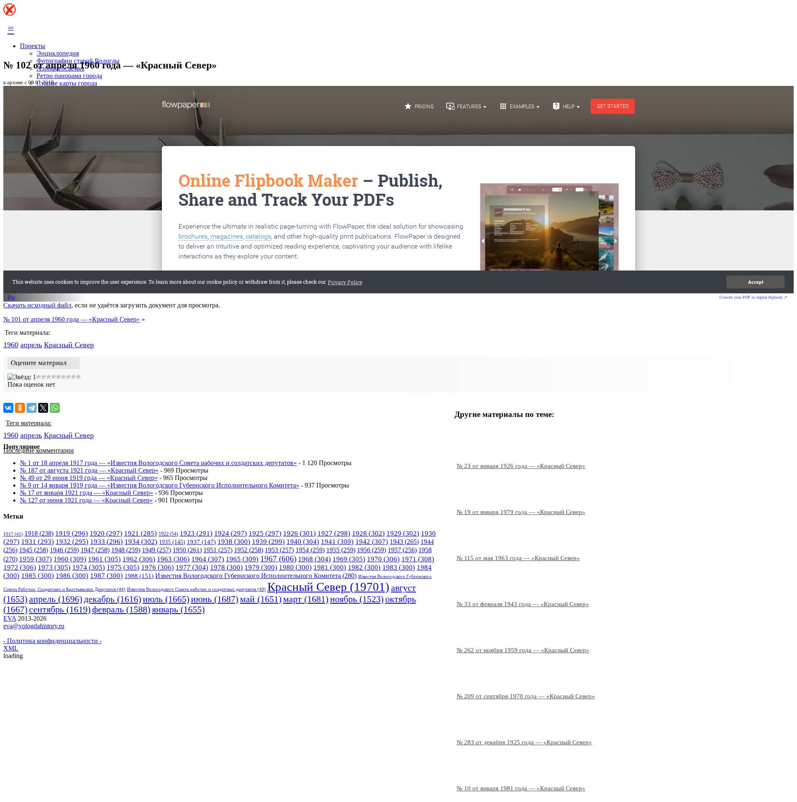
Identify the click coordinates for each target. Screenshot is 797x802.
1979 (260, 567)
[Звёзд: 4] (48, 376)
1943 (404, 542)
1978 (226, 567)
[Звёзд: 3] (43, 376)
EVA (9, 618)
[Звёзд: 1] (21, 377)
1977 (192, 567)
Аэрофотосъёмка (60, 68)
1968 (314, 559)
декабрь (112, 599)
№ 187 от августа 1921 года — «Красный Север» (89, 470)
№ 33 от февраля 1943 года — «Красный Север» (523, 604)
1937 (201, 542)
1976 (157, 567)
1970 (383, 559)
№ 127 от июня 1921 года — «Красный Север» (86, 500)
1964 (207, 559)
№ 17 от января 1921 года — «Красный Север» (86, 492)
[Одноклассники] (20, 408)
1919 (71, 533)
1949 (156, 549)
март (305, 599)
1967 (278, 558)
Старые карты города (67, 83)
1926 (299, 533)
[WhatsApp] (55, 408)
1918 (39, 533)
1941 (337, 542)
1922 (168, 533)
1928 (368, 533)
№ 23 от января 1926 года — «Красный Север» (521, 466)
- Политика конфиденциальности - (52, 640)
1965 (242, 559)
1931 (37, 542)
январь (178, 609)
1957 (402, 549)
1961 (104, 559)
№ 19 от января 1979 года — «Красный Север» (521, 512)
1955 (340, 549)
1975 (123, 567)
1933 (106, 542)
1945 (33, 549)
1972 (19, 567)
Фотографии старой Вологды (78, 60)
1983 (398, 567)
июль (166, 599)
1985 (37, 576)
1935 (172, 542)
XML (10, 648)
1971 (417, 559)
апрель (31, 345)
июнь (214, 599)
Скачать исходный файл (37, 305)
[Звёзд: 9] (73, 376)
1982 (364, 567)
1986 (72, 576)
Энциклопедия (58, 53)
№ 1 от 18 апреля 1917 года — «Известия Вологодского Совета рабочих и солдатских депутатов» (158, 462)
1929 (402, 533)
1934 (141, 542)
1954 (310, 549)
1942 (371, 542)
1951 (217, 549)
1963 (173, 559)
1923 (196, 533)
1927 (334, 533)
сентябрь (59, 609)
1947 (95, 549)
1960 (10, 345)
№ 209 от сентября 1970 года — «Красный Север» (526, 696)
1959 (35, 559)
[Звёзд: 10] (78, 376)
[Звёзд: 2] (38, 376)
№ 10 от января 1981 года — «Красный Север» (521, 788)
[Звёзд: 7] (63, 376)
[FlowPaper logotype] (11, 298)
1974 (88, 567)
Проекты (32, 45)
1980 (295, 567)
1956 (371, 549)
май (260, 599)
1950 (187, 550)
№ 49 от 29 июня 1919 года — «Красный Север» (89, 477)
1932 (72, 542)
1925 (265, 533)
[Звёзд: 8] (68, 376)
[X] (43, 408)
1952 (248, 549)
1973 (54, 567)
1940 (302, 542)
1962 (138, 559)
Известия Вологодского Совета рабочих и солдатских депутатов (196, 589)
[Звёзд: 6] (58, 376)
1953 (279, 549)
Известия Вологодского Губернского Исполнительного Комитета (256, 576)
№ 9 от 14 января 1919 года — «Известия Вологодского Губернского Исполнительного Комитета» (159, 485)
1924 (230, 533)
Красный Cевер (69, 345)
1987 (106, 576)
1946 (64, 549)
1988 (139, 576)
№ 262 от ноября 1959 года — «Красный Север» (523, 650)
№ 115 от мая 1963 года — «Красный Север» (518, 558)
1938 (234, 542)
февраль (121, 609)
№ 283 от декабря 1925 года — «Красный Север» (524, 742)
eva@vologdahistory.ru (33, 625)
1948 (125, 549)
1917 (13, 534)
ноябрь (357, 599)
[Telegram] (32, 408)
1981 (329, 567)
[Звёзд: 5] (53, 376)
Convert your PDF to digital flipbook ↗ (753, 297)
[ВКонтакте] (8, 408)
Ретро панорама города (69, 75)
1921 (140, 533)
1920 (106, 533)
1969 (348, 559)
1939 (268, 542)
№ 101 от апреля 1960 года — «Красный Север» (71, 319)
